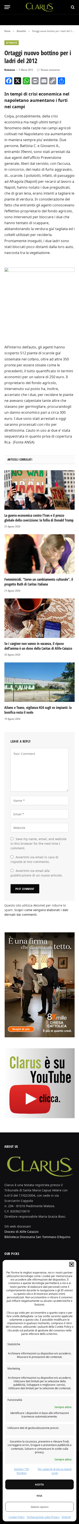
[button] (71, 1264)
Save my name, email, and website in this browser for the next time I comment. (38, 843)
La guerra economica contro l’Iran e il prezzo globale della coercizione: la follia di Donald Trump (39, 518)
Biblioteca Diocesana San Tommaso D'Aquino (37, 1237)
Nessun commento (50, 70)
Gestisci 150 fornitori (21, 1471)
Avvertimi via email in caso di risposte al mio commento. (34, 859)
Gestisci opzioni (39, 1506)
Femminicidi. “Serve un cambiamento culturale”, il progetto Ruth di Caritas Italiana (38, 582)
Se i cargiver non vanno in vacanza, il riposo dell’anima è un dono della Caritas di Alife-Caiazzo (38, 646)
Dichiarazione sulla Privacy (43, 1517)
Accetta (39, 1484)
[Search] (72, 7)
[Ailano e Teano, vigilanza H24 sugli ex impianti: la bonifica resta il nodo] (39, 682)
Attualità (11, 42)
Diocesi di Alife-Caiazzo (21, 1231)
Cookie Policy (17, 1517)
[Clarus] (40, 7)
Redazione (9, 70)
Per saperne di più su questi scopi (55, 1471)
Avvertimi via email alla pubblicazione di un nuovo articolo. (37, 873)
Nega (39, 1495)
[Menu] (7, 7)
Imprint (66, 1517)
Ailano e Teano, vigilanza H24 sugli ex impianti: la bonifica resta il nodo (38, 710)
